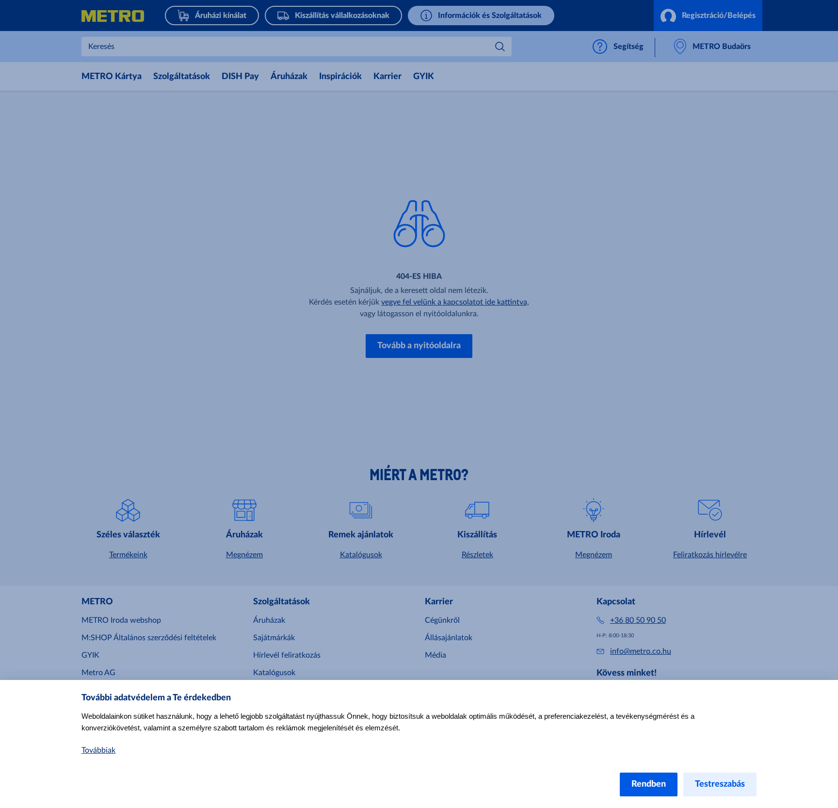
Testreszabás (720, 784)
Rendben (648, 784)
